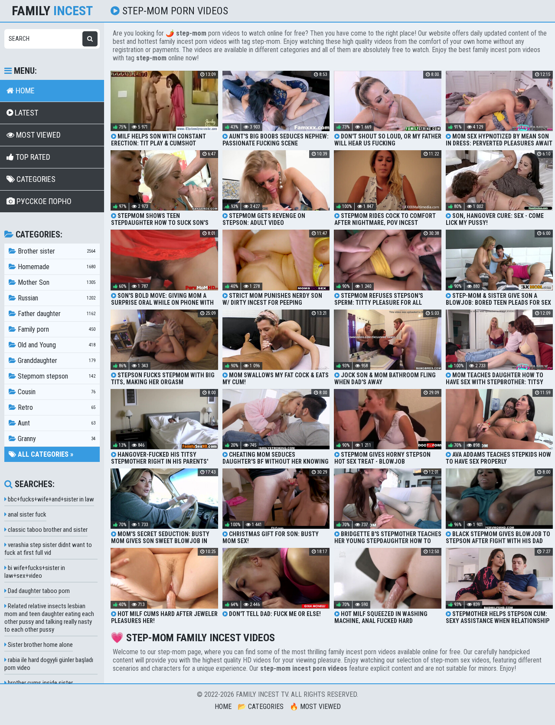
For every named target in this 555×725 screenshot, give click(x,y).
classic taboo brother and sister (47, 530)
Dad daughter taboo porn (38, 591)
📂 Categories (261, 706)
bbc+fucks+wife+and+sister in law (50, 499)
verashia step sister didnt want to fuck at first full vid (48, 549)
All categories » (44, 454)
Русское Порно (43, 201)
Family (52, 10)
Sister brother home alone (40, 645)
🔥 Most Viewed (315, 706)
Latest (25, 112)
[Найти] (90, 38)
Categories (35, 179)
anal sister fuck (26, 514)
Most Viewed (37, 134)
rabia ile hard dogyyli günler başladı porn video (48, 664)
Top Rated (32, 156)
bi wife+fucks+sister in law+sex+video (34, 572)
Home (24, 90)
